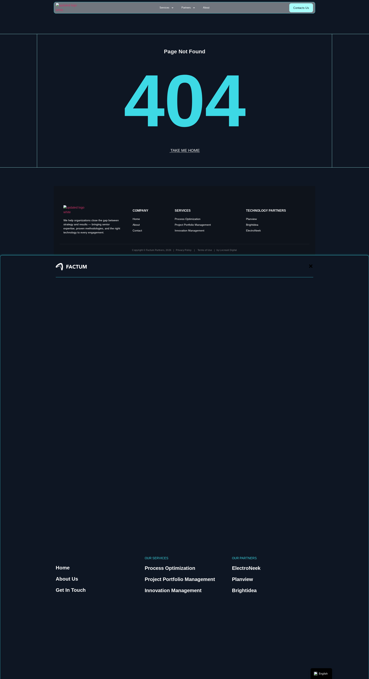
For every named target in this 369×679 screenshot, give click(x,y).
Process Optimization (187, 218)
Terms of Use (205, 250)
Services (164, 7)
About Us (67, 579)
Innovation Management (189, 230)
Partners (186, 7)
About (206, 7)
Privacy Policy (184, 250)
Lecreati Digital (228, 250)
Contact (137, 230)
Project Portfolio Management (193, 224)
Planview (251, 218)
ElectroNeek (253, 230)
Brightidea (252, 224)
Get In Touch (71, 590)
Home (136, 218)
